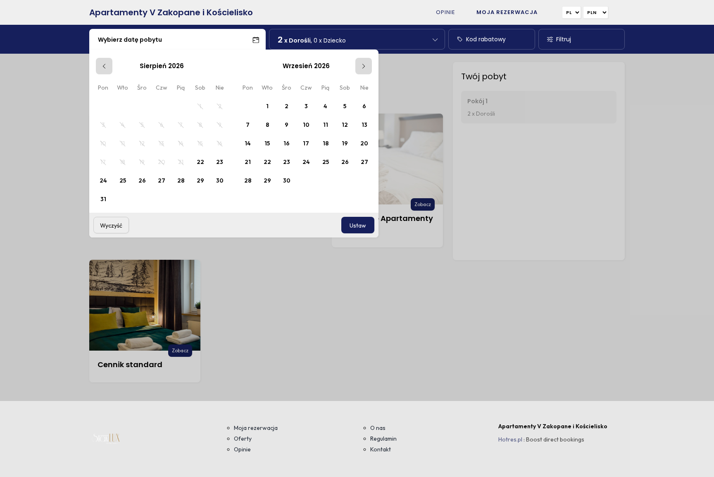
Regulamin (383, 438)
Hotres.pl (510, 439)
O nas (378, 428)
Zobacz (422, 204)
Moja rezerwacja (507, 12)
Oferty (243, 438)
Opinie (445, 12)
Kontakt (380, 449)
